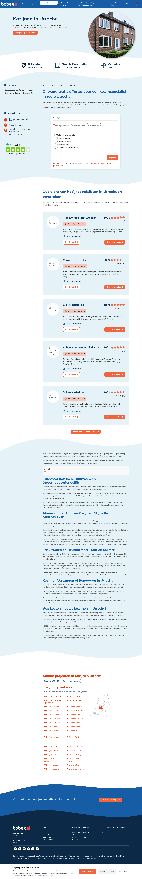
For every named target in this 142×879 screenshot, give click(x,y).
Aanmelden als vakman (115, 4)
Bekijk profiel (70, 242)
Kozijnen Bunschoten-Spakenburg (53, 701)
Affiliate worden (78, 835)
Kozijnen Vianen (52, 731)
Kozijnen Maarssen (75, 715)
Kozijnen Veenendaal (76, 727)
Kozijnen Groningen (53, 755)
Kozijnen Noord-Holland (73, 760)
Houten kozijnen (63, 144)
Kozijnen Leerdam (52, 715)
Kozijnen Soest (51, 727)
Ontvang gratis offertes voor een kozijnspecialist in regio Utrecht (19, 90)
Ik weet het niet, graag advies (68, 148)
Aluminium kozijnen (64, 141)
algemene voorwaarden (102, 164)
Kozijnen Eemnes (52, 707)
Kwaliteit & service (49, 835)
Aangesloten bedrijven (65, 4)
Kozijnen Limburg (75, 755)
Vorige (58, 158)
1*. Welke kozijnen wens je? (65, 135)
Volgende (112, 158)
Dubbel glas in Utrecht (71, 681)
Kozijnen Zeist (74, 737)
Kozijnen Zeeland (52, 769)
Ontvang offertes (114, 242)
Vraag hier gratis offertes (25, 33)
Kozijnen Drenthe (52, 747)
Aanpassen (123, 871)
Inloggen (129, 4)
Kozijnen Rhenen (75, 723)
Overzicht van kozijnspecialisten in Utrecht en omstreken (19, 93)
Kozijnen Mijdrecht (53, 719)
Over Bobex (47, 833)
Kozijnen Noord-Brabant (51, 760)
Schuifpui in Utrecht (51, 681)
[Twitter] (19, 849)
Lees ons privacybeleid (46, 875)
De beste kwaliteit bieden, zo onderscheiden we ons (86, 4)
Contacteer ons (48, 840)
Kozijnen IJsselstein (76, 711)
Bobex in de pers (49, 837)
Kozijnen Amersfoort (53, 696)
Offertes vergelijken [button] (29, 4)
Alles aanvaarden (87, 871)
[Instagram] (37, 849)
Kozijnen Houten (52, 711)
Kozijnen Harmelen (75, 707)
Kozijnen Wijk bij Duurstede (73, 732)
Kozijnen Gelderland (76, 751)
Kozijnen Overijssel (53, 765)
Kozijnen (60, 85)
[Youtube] (24, 849)
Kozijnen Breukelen (75, 696)
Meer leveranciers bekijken (85, 432)
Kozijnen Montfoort (76, 719)
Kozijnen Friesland (52, 751)
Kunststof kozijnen (64, 138)
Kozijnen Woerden (53, 737)
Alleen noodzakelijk (107, 871)
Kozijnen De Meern (75, 700)
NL (136, 5)
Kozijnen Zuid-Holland (76, 769)
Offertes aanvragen (110, 800)
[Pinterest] (28, 849)
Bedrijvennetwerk (108, 835)
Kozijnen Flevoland (75, 747)
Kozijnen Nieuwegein (53, 723)
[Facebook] (15, 849)
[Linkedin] (32, 849)
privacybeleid (58, 166)
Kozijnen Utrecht (74, 765)
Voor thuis (50, 85)
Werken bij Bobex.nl (79, 837)
